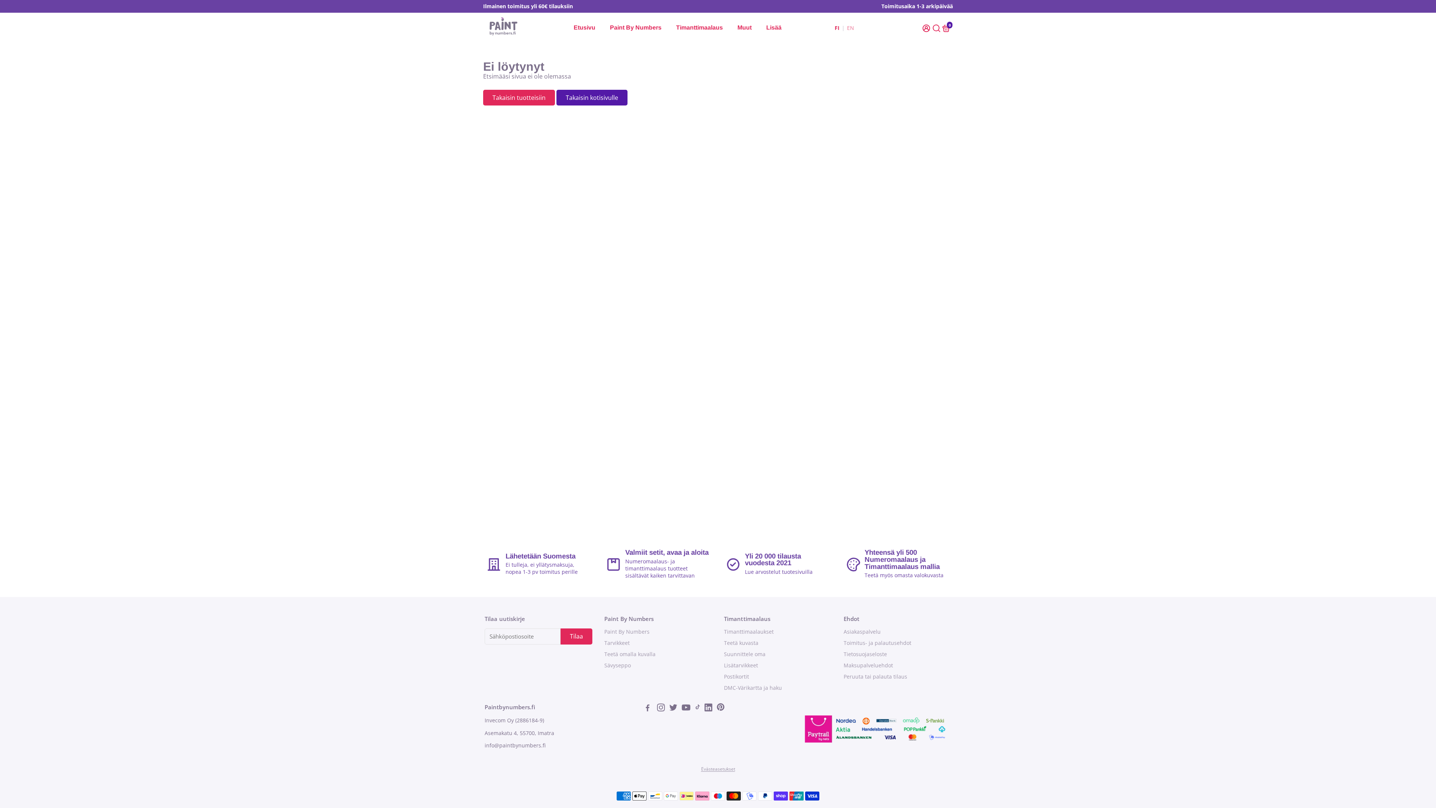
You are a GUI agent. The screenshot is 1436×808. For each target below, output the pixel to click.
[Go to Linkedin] (709, 708)
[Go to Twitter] (674, 708)
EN (850, 27)
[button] (927, 28)
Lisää (774, 27)
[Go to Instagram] (661, 708)
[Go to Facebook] (650, 708)
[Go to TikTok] (698, 708)
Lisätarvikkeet (741, 665)
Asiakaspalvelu (862, 631)
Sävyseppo (617, 665)
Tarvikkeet (617, 643)
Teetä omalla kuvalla (630, 654)
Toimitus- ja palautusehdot (877, 643)
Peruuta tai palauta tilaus (875, 676)
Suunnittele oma (744, 654)
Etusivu (584, 27)
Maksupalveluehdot (868, 665)
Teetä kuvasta (741, 643)
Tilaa (576, 636)
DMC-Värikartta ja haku (753, 688)
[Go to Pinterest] (720, 708)
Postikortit (736, 676)
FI (837, 27)
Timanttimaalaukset (749, 631)
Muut (744, 27)
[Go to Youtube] (686, 708)
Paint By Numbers (636, 27)
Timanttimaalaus (699, 27)
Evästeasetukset (718, 769)
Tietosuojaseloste (865, 654)
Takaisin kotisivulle (592, 98)
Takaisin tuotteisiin (519, 98)
